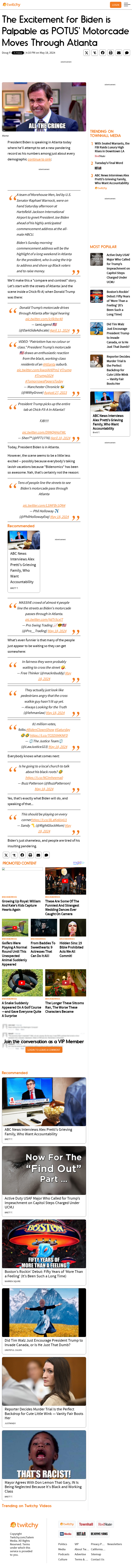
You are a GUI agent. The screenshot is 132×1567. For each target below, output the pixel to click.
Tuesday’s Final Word (109, 163)
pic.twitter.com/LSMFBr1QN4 (44, 506)
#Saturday (62, 730)
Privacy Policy (98, 1544)
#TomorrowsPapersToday (44, 381)
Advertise (80, 1554)
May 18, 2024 (59, 517)
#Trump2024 (44, 376)
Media (62, 1549)
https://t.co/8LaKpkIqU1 (49, 820)
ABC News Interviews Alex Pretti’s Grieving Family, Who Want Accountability (112, 179)
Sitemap (96, 1554)
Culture (62, 1559)
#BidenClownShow (40, 730)
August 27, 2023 (55, 393)
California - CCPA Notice (98, 1549)
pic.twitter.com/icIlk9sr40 (44, 319)
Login (115, 4)
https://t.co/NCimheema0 (44, 778)
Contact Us (97, 1559)
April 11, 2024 (59, 330)
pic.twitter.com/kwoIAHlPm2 (38, 370)
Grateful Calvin (13, 1350)
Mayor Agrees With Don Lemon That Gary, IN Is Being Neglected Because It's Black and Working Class (43, 1487)
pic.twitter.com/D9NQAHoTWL (44, 432)
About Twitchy (82, 1549)
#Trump (65, 370)
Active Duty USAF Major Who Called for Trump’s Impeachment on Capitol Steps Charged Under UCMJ (42, 1203)
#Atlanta (49, 364)
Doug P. (6, 52)
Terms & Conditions (82, 1559)
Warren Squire (12, 1281)
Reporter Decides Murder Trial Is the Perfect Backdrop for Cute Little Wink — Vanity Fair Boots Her (44, 1414)
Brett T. (14, 588)
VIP (77, 1544)
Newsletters (114, 1544)
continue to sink (39, 159)
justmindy (10, 1423)
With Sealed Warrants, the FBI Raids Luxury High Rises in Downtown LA (112, 147)
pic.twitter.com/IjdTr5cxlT (44, 620)
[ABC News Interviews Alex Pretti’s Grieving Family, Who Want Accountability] (24, 540)
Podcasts (63, 1554)
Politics (62, 1544)
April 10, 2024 (60, 438)
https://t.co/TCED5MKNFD (49, 736)
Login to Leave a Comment (44, 1049)
